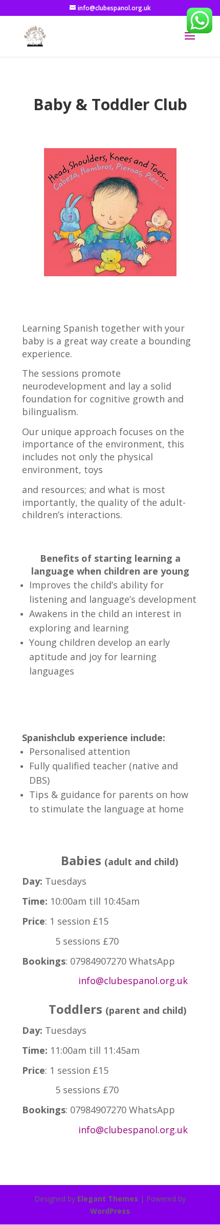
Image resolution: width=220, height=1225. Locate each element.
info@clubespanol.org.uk (133, 980)
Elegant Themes (107, 1198)
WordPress (110, 1211)
